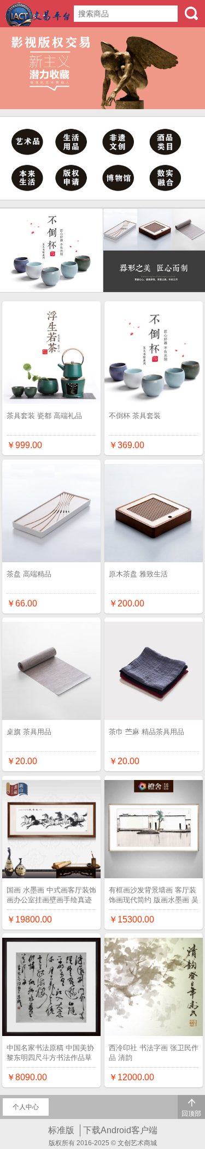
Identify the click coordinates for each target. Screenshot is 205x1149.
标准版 (61, 1130)
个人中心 (26, 1107)
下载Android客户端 (120, 1130)
